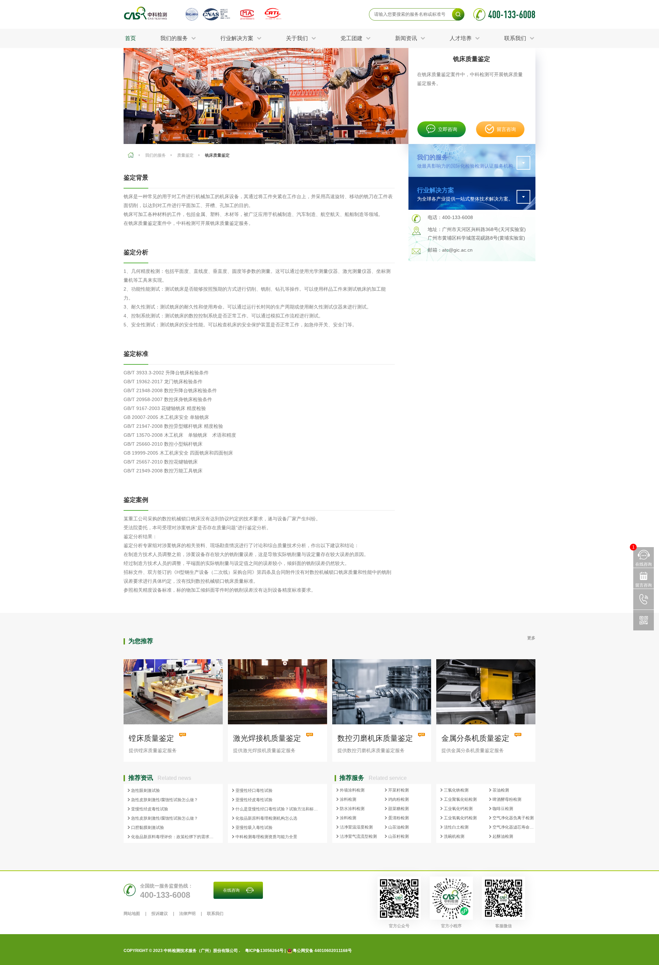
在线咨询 (231, 890)
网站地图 (132, 913)
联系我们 (215, 913)
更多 (531, 638)
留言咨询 (506, 129)
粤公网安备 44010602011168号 (322, 950)
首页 (130, 38)
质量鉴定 (185, 155)
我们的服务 (155, 155)
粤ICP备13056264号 (264, 950)
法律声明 (187, 913)
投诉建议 (159, 913)
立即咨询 (447, 129)
